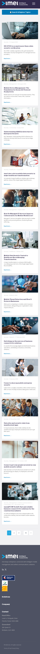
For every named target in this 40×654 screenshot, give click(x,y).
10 (26, 533)
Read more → (7, 58)
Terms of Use (7, 648)
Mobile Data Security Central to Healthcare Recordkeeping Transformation (16, 257)
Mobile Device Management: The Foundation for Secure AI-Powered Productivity (17, 90)
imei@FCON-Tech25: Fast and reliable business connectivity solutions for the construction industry (19, 509)
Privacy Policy (15, 648)
